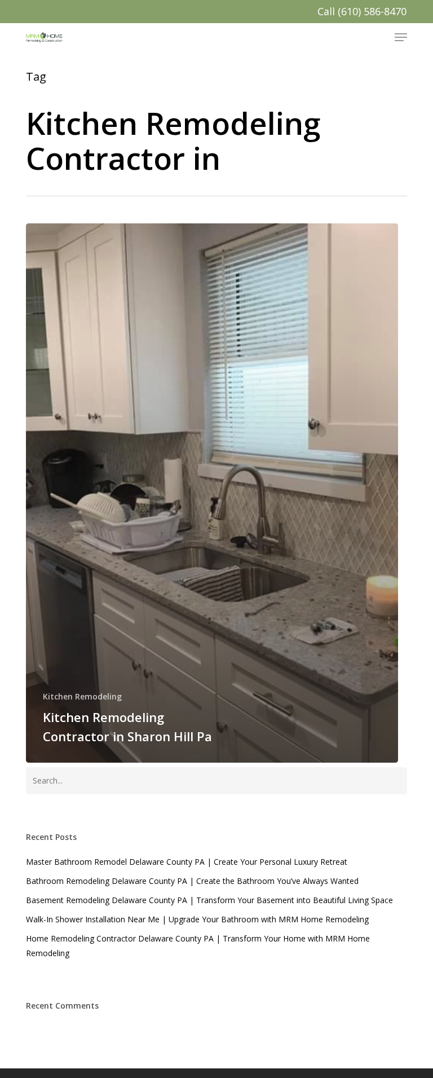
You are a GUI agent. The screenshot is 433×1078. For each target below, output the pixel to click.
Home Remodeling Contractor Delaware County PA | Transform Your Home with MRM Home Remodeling (198, 945)
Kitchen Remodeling (82, 696)
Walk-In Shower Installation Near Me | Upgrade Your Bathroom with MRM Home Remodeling (197, 919)
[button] (401, 37)
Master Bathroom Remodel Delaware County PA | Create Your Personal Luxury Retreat (186, 861)
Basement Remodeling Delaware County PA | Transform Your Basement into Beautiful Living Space (209, 900)
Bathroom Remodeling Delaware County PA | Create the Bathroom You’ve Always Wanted (192, 880)
